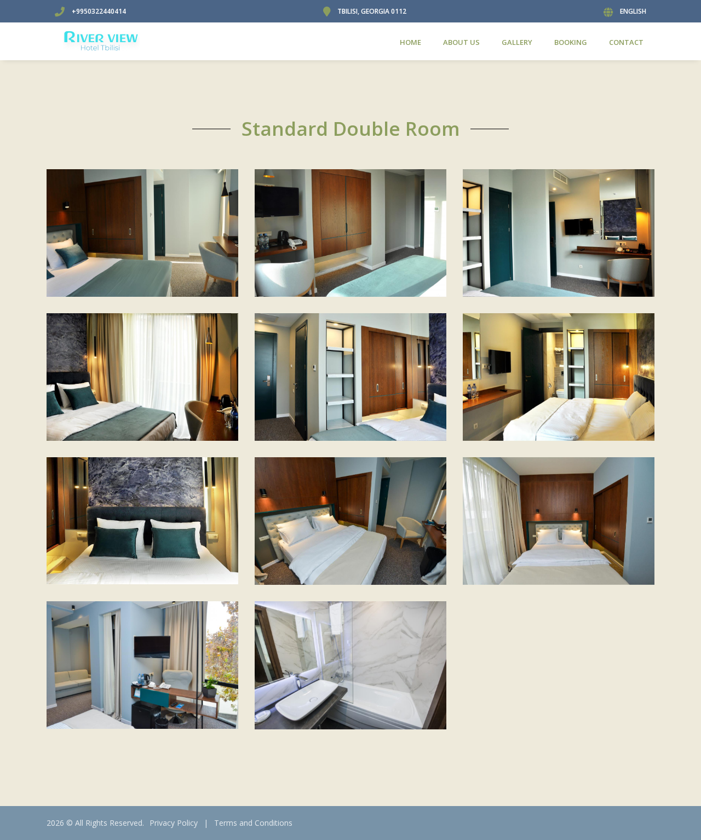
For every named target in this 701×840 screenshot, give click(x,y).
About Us (461, 42)
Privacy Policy (174, 823)
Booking (570, 42)
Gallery (517, 42)
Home (410, 42)
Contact (626, 42)
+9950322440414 (99, 11)
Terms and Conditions (253, 823)
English (633, 11)
